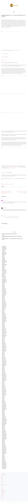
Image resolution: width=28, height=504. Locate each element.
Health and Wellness (4, 484)
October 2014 (4, 348)
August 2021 (4, 265)
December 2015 (4, 331)
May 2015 (3, 340)
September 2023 (4, 253)
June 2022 (3, 263)
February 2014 (4, 358)
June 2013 (3, 368)
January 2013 (4, 374)
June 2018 (3, 297)
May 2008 (3, 442)
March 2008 (3, 445)
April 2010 (3, 414)
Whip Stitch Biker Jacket (4, 53)
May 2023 (3, 257)
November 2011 (4, 391)
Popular (2, 493)
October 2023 (4, 252)
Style (4, 187)
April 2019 (3, 287)
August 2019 (4, 282)
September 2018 (4, 293)
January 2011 (4, 403)
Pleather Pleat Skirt (4, 60)
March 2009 (3, 430)
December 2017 (4, 304)
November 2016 (4, 318)
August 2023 (4, 254)
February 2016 (4, 329)
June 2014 (3, 353)
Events (2, 479)
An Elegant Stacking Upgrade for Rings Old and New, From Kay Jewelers (12, 236)
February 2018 (4, 302)
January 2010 (4, 418)
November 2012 (4, 376)
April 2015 (3, 341)
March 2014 (3, 357)
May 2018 (3, 298)
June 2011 (3, 397)
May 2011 (3, 398)
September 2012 (4, 379)
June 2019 (3, 285)
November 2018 (4, 291)
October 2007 (4, 451)
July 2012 (3, 381)
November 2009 (4, 420)
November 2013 (4, 362)
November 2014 (4, 347)
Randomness (3, 494)
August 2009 (4, 424)
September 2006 (4, 467)
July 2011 (3, 396)
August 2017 (4, 308)
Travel (2, 499)
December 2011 (4, 390)
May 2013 (3, 369)
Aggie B (5, 215)
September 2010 (4, 408)
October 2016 (4, 319)
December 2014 (4, 346)
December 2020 (4, 270)
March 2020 (3, 275)
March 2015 (3, 342)
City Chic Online (16, 50)
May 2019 (3, 286)
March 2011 (3, 401)
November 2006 (4, 464)
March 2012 (3, 386)
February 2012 (4, 387)
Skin (1, 496)
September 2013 (4, 364)
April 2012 (3, 385)
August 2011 (4, 395)
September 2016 (4, 320)
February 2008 (4, 446)
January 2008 (4, 447)
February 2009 (4, 431)
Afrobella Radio (3, 473)
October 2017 (4, 307)
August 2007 (4, 453)
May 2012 (3, 384)
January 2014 (4, 359)
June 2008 (3, 441)
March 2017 (3, 313)
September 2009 (4, 423)
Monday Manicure (3, 490)
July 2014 (3, 352)
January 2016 (4, 330)
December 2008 (4, 434)
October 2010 (4, 407)
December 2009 (4, 419)
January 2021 (4, 269)
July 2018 (3, 296)
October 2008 (4, 436)
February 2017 (4, 314)
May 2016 (3, 325)
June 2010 (3, 412)
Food (2, 482)
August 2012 (4, 380)
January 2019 (4, 290)
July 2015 (3, 337)
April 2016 (3, 326)
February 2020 (4, 276)
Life (1, 488)
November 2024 (4, 248)
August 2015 (4, 336)
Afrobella (14, 5)
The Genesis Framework (18, 502)
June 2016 (3, 324)
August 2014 (4, 351)
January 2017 (4, 315)
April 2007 (3, 458)
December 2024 (4, 247)
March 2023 (3, 259)
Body (2, 477)
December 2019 (4, 279)
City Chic (5, 172)
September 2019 (4, 281)
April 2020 (3, 274)
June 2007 (3, 456)
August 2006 (4, 468)
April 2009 (3, 429)
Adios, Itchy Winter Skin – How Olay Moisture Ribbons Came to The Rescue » (22, 192)
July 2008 (3, 440)
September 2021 (4, 264)
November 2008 (4, 435)
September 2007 (4, 452)
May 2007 (3, 457)
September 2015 (4, 335)
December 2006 (4, 463)
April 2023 (3, 258)
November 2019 (4, 280)
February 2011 (4, 402)
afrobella (3, 234)
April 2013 (3, 370)
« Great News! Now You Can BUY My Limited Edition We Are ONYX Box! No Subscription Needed (6, 192)
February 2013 (4, 373)
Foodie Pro (13, 502)
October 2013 (4, 363)
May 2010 (3, 413)
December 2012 (4, 375)
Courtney (5, 200)
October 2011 (4, 392)
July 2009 (3, 425)
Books (2, 478)
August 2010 (4, 409)
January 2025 (4, 246)
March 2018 (3, 301)
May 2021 (3, 268)
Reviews (2, 495)
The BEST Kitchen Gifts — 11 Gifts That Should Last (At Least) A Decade (12, 238)
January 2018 (4, 303)
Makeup (2, 489)
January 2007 (4, 462)
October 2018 (4, 292)
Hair (1, 483)
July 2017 (3, 309)
